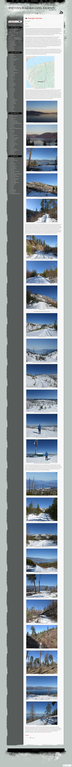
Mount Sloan (12, 147)
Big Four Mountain (12, 167)
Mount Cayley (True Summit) (14, 122)
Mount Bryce (12, 65)
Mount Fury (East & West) (13, 160)
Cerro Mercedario (12, 40)
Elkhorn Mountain (12, 145)
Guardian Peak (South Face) (14, 150)
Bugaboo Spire (12, 62)
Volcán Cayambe (12, 50)
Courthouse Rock (12, 177)
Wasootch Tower (12, 91)
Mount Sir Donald (12, 67)
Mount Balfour (12, 92)
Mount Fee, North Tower (13, 135)
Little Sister (11, 77)
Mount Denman (12, 141)
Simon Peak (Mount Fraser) (14, 72)
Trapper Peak (12, 108)
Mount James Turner (13, 140)
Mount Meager (12, 124)
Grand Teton (12, 188)
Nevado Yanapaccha (13, 45)
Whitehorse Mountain (13, 181)
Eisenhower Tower (12, 78)
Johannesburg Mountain (13, 166)
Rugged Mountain (12, 151)
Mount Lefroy (12, 71)
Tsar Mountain (12, 86)
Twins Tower (12, 61)
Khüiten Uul (11, 46)
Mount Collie (12, 93)
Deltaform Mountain (12, 56)
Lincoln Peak (12, 157)
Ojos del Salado (12, 41)
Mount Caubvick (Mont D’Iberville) (14, 37)
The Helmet (11, 57)
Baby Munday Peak (13, 142)
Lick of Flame (12, 161)
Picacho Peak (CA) (12, 183)
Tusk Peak (11, 87)
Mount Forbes (12, 97)
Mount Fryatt (12, 81)
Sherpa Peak (12, 187)
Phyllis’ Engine (12, 119)
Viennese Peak (12, 136)
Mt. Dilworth (45, 730)
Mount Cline (11, 109)
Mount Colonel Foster (13, 118)
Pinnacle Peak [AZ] (12, 191)
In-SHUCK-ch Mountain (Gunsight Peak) (15, 123)
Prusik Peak (12, 186)
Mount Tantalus (12, 130)
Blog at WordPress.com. (36, 749)
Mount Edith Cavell (12, 102)
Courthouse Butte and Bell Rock (14, 176)
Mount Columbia (12, 98)
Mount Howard (12, 152)
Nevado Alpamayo (12, 30)
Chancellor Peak (12, 88)
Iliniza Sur (11, 36)
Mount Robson (12, 55)
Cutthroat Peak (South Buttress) (14, 178)
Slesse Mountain (12, 131)
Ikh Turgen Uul (12, 47)
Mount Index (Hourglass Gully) (14, 182)
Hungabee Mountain (13, 66)
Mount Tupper (12, 82)
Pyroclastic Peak (12, 127)
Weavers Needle (12, 192)
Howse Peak (12, 104)
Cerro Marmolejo (12, 35)
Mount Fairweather (12, 31)
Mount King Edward (12, 83)
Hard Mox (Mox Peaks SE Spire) (14, 171)
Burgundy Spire (12, 162)
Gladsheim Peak (12, 76)
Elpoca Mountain (12, 107)
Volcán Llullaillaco (12, 42)
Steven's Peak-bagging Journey (32, 8)
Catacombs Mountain (13, 103)
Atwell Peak (11, 117)
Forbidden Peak (12, 172)
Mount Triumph (12, 165)
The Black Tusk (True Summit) (14, 137)
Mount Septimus (12, 146)
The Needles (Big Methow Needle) (15, 193)
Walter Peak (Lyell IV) (13, 60)
